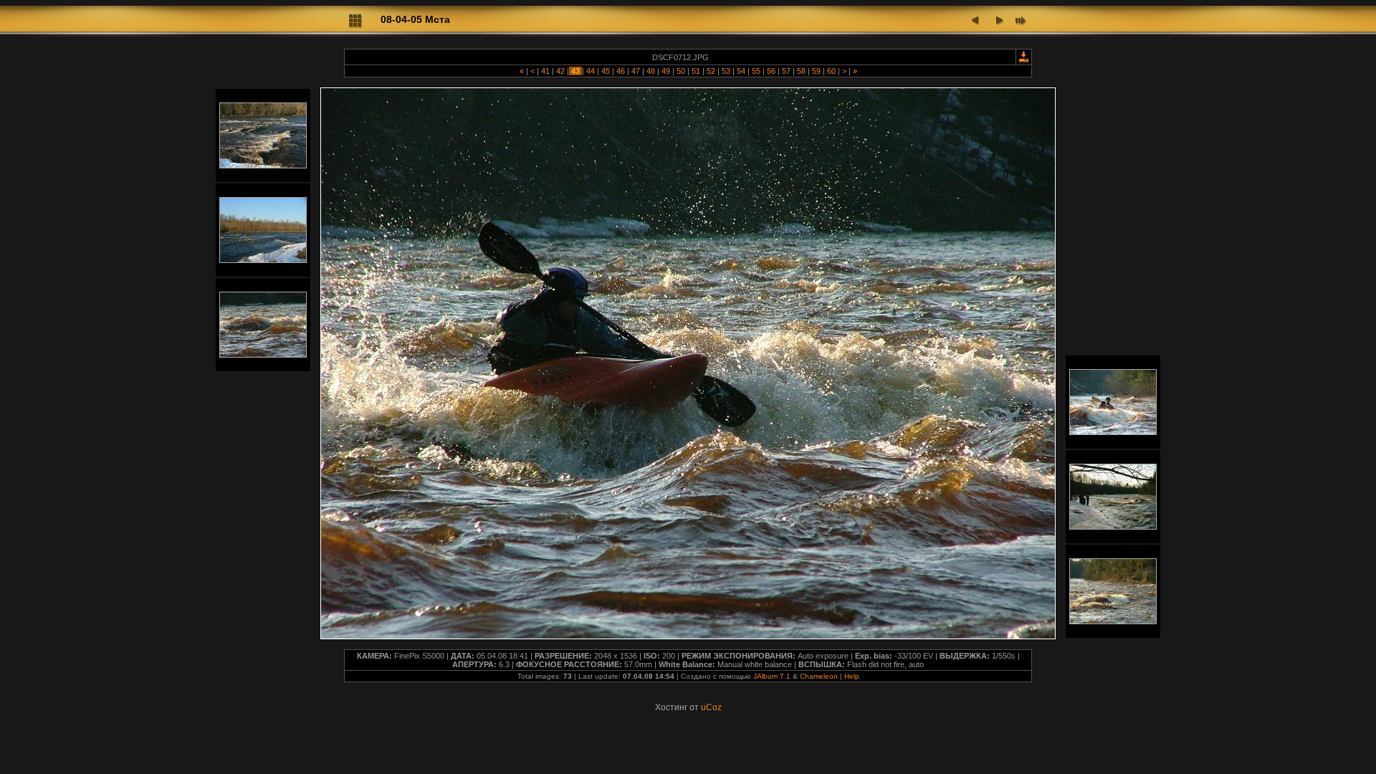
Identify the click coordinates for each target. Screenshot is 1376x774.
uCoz (711, 707)
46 (620, 71)
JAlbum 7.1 (771, 676)
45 (605, 71)
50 (680, 71)
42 (560, 71)
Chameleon (819, 676)
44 (590, 71)
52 (710, 71)
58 (801, 71)
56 (771, 71)
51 (695, 71)
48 (650, 71)
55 (756, 71)
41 (545, 71)
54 (741, 71)
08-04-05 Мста (415, 19)
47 (635, 71)
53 (726, 71)
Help (851, 676)
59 (816, 71)
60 (831, 71)
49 (665, 71)
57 (786, 71)
